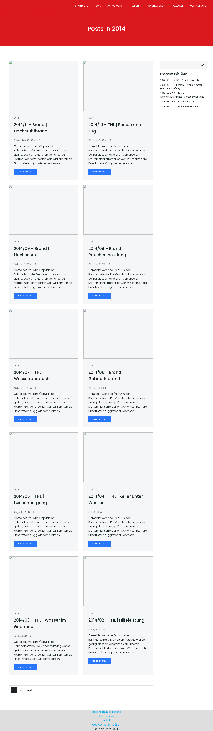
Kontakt (106, 720)
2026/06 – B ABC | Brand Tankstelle (180, 80)
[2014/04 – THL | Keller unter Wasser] (118, 457)
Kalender (178, 5)
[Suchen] (202, 65)
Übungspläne (198, 5)
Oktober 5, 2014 (23, 264)
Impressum (106, 716)
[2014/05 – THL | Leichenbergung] (43, 457)
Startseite (81, 5)
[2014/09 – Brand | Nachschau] (43, 209)
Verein (135, 5)
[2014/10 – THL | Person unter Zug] (118, 85)
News (98, 5)
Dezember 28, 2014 (25, 140)
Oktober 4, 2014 (97, 264)
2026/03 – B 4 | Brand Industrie (177, 101)
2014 (16, 117)
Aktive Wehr (114, 5)
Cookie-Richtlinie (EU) (106, 725)
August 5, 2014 (22, 512)
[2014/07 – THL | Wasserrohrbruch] (43, 333)
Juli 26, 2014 (95, 512)
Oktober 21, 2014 (97, 140)
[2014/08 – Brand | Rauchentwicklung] (118, 209)
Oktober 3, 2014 (23, 388)
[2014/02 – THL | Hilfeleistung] (118, 581)
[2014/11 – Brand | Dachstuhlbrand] (43, 85)
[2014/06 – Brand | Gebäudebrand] (118, 333)
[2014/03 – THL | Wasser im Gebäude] (43, 581)
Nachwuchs (155, 5)
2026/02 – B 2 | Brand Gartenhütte (179, 106)
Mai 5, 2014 (94, 629)
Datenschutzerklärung (106, 712)
